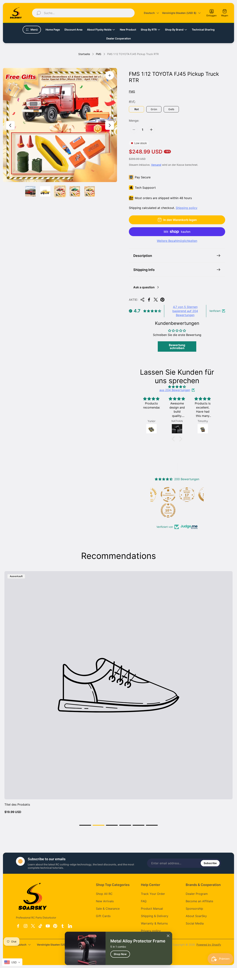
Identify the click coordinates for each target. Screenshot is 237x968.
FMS (98, 54)
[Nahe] (168, 936)
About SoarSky (196, 916)
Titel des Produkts (17, 804)
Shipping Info (144, 270)
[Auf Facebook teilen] (149, 299)
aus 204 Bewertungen (174, 390)
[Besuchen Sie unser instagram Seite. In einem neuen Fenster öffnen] (25, 926)
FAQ (143, 901)
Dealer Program (197, 894)
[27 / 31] (30, 191)
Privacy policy (151, 931)
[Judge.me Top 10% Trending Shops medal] (168, 510)
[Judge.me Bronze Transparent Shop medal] (168, 494)
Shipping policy (186, 208)
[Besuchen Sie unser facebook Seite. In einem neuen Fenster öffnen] (18, 926)
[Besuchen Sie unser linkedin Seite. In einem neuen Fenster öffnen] (70, 926)
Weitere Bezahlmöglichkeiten (177, 240)
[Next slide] (109, 125)
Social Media (195, 923)
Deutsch (149, 12)
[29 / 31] (60, 191)
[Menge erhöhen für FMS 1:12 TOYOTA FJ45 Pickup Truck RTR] (151, 129)
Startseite (84, 54)
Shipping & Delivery (154, 916)
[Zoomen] (109, 75)
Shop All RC (104, 894)
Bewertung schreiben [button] (177, 346)
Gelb (171, 109)
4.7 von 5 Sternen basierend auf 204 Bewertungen (185, 311)
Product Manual (152, 908)
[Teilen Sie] (142, 299)
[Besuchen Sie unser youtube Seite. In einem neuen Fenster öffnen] (48, 926)
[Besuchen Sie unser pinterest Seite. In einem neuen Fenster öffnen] (55, 926)
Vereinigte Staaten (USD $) (179, 12)
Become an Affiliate (199, 901)
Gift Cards (103, 916)
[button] (174, 438)
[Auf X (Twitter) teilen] (155, 299)
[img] (177, 386)
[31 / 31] (90, 191)
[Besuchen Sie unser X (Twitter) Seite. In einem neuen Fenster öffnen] (33, 926)
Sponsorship (194, 908)
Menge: (134, 120)
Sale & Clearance (108, 908)
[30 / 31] (75, 191)
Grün (154, 109)
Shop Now (120, 954)
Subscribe (210, 863)
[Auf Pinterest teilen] (162, 299)
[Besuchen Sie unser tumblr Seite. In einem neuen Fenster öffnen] (62, 926)
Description (142, 256)
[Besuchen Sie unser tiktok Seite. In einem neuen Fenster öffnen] (40, 926)
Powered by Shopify (208, 944)
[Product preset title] (118, 685)
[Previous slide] (10, 125)
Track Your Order (153, 894)
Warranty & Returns (154, 923)
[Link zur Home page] (32, 896)
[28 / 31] (45, 191)
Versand (156, 164)
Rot (136, 109)
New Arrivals (105, 901)
